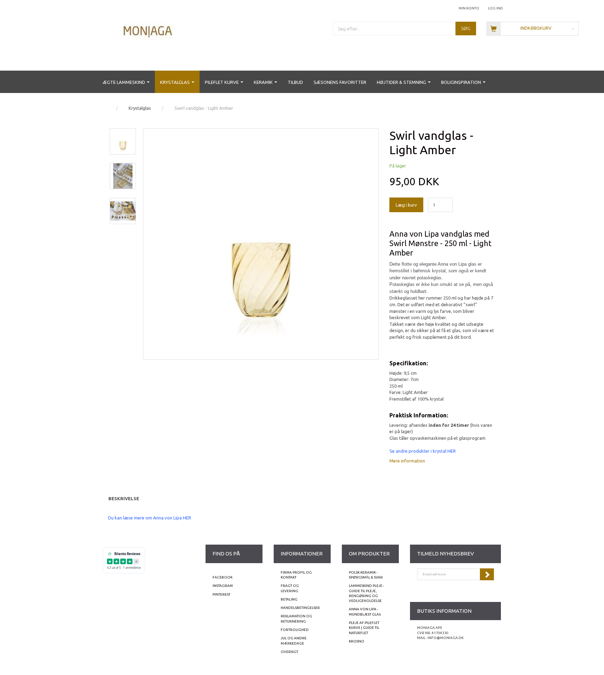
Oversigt (289, 652)
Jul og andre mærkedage (294, 640)
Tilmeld (487, 574)
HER (451, 450)
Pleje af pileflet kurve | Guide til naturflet (364, 628)
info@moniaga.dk (445, 638)
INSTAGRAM (223, 586)
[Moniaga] (148, 31)
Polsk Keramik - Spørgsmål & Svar (366, 574)
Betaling (289, 599)
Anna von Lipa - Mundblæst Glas (365, 611)
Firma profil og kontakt (296, 574)
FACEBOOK (222, 577)
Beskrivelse (123, 498)
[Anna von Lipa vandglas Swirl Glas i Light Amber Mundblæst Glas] (261, 244)
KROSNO (356, 641)
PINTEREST (221, 594)
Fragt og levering (290, 588)
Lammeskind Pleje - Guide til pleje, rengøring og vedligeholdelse (366, 593)
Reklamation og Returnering (296, 618)
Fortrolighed (295, 630)
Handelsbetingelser (300, 608)
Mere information (407, 460)
